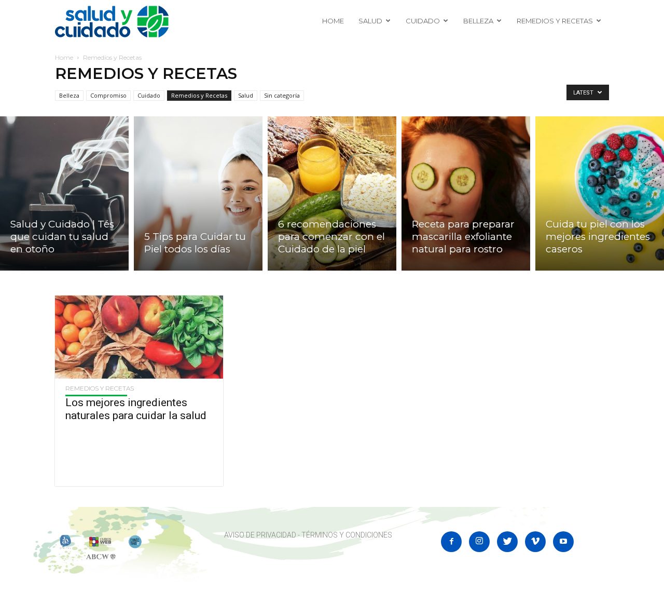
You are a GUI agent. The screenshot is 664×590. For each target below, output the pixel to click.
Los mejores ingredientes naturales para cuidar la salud (135, 409)
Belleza (478, 21)
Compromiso (108, 95)
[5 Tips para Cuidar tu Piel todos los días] (198, 193)
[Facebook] (451, 541)
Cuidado (423, 21)
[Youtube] (563, 541)
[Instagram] (479, 541)
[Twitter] (507, 541)
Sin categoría (282, 95)
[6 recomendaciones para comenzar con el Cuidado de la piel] (332, 193)
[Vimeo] (535, 541)
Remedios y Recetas (555, 21)
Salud (370, 21)
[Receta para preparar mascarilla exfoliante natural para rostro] (466, 193)
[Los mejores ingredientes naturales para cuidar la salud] (139, 337)
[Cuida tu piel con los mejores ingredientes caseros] (599, 193)
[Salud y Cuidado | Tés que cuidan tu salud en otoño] (64, 193)
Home (333, 21)
